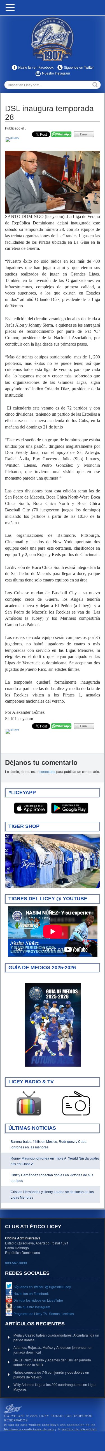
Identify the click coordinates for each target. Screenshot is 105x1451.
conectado (47, 771)
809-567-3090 (16, 1262)
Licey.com (52, 39)
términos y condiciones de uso (29, 1429)
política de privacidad (79, 1429)
